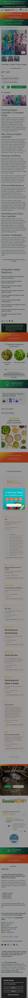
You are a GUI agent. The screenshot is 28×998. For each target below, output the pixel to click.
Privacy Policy (12, 984)
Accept (13, 987)
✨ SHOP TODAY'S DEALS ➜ (14, 505)
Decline (13, 991)
